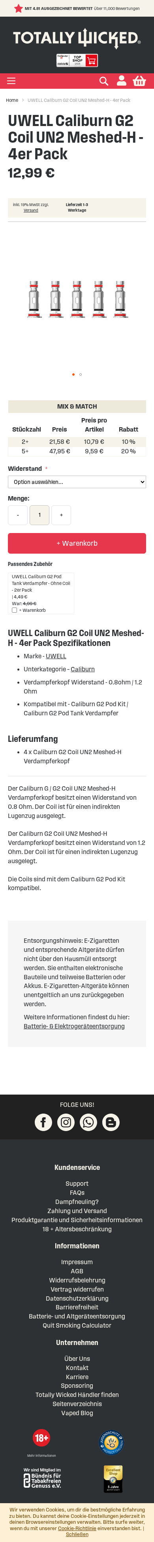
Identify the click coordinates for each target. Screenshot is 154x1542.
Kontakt (77, 1367)
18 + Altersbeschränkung (77, 1229)
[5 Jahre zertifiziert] (112, 1479)
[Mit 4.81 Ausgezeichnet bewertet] (19, 8)
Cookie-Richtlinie (77, 1528)
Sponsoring (77, 1385)
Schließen (77, 1534)
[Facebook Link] (43, 1122)
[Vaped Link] (111, 1122)
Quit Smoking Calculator (77, 1325)
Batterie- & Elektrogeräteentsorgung (74, 1026)
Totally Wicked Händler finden (77, 1394)
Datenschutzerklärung (77, 1298)
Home (12, 100)
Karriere (77, 1377)
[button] (121, 81)
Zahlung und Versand (77, 1211)
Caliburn (83, 669)
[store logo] (77, 37)
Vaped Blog (77, 1413)
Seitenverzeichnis (77, 1404)
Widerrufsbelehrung (77, 1280)
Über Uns (77, 1358)
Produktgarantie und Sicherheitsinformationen (77, 1220)
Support (77, 1183)
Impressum (77, 1262)
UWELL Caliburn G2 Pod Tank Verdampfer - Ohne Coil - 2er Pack (41, 583)
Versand (31, 210)
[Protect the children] (112, 1444)
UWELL (56, 656)
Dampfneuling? (77, 1201)
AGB (77, 1271)
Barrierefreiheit (77, 1307)
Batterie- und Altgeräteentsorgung (77, 1316)
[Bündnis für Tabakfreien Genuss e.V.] (41, 1477)
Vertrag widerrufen (77, 1289)
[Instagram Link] (66, 1122)
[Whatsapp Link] (88, 1122)
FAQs (77, 1192)
